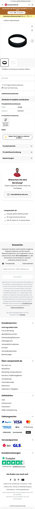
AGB (3, 400)
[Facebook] (12, 480)
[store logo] (13, 4)
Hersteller (22, 315)
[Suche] (29, 4)
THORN (20, 107)
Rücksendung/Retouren (11, 337)
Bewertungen (8, 158)
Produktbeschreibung (12, 152)
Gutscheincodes (8, 382)
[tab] (17, 339)
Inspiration (6, 389)
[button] (4, 63)
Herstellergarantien (9, 351)
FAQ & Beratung (8, 331)
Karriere (5, 375)
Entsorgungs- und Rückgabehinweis (18, 489)
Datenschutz (6, 403)
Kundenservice (9, 323)
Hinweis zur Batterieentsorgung (22, 487)
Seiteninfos (7, 395)
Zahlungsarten (7, 341)
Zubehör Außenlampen (11, 20)
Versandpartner (10, 440)
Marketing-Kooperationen (12, 372)
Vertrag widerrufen (10, 327)
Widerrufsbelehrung (9, 410)
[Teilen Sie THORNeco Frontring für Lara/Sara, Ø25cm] (32, 30)
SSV (16, 12)
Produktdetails (9, 146)
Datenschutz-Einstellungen (12, 484)
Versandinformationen (10, 344)
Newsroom (6, 386)
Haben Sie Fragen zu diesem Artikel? (19, 137)
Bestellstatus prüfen (9, 334)
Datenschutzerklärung (17, 307)
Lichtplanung (6, 379)
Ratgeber (14, 389)
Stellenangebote (15, 375)
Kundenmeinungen (11, 453)
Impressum (6, 407)
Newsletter (6, 369)
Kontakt (5, 348)
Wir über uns (6, 365)
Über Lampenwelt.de (12, 361)
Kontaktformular (27, 303)
